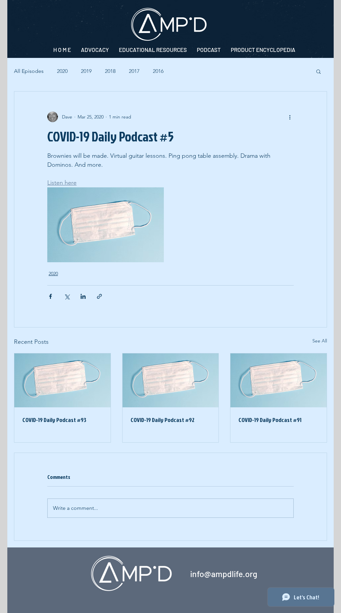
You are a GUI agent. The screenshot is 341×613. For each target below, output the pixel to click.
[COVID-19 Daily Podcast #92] (171, 380)
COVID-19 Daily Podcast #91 (269, 420)
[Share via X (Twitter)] (67, 296)
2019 (86, 71)
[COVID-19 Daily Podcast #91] (278, 380)
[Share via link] (99, 296)
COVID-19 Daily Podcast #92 (162, 420)
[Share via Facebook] (50, 296)
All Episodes (29, 71)
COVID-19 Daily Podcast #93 (54, 420)
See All (319, 341)
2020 (62, 71)
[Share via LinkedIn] (83, 296)
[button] (318, 71)
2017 (134, 71)
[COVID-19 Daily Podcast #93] (62, 380)
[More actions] (290, 117)
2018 (110, 71)
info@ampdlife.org (223, 574)
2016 (158, 71)
